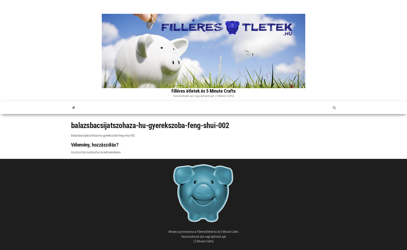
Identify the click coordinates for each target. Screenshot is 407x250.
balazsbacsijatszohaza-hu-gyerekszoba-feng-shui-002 (103, 135)
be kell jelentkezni (111, 152)
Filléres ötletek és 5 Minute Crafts (203, 91)
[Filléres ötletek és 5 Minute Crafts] (73, 107)
